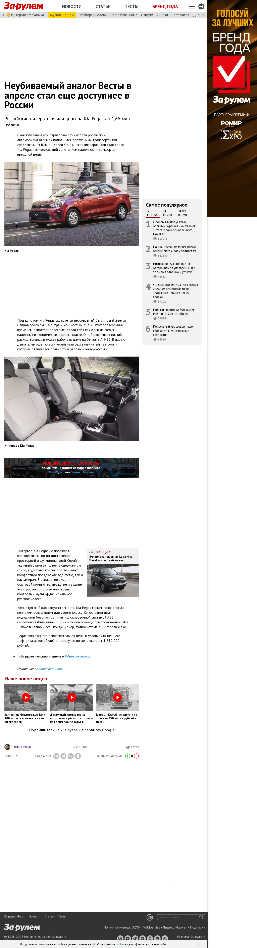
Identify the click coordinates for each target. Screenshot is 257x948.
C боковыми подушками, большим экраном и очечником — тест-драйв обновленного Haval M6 (174, 228)
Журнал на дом (62, 14)
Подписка (197, 927)
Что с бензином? (124, 14)
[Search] (201, 917)
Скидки (162, 14)
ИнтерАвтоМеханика (27, 14)
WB (61, 472)
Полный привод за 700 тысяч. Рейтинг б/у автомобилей (173, 312)
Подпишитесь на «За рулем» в (71, 730)
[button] (199, 944)
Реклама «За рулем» (191, 937)
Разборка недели (93, 14)
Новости (72, 6)
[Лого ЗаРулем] (23, 6)
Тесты (131, 6)
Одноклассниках (77, 656)
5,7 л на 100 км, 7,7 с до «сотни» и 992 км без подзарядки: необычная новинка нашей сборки (175, 290)
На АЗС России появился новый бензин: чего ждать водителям (174, 249)
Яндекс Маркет (83, 472)
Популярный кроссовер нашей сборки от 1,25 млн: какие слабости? (173, 330)
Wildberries (151, 927)
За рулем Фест (14, 916)
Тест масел (180, 14)
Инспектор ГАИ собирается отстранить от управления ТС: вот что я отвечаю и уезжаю (174, 268)
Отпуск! (147, 14)
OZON (53, 472)
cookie (120, 944)
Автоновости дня (48, 668)
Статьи (103, 6)
